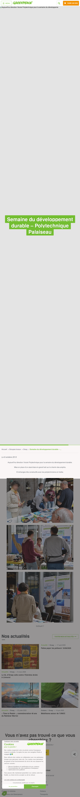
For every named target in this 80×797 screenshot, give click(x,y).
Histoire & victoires (8, 791)
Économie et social (47, 775)
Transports (44, 794)
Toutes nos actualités (64, 637)
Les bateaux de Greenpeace (12, 794)
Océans (43, 791)
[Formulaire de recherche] (59, 3)
